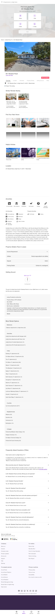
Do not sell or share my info (35, 577)
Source (8, 313)
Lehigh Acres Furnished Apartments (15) (15, 342)
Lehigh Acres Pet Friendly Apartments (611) (16, 345)
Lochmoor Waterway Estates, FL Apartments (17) (17, 391)
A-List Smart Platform (6, 572)
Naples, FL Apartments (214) (12, 371)
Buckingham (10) (9, 423)
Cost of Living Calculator (34, 551)
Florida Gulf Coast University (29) (13, 440)
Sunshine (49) (9, 417)
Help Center (4, 587)
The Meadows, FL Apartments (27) (14, 368)
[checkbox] (20, 16)
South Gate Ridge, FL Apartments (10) (14, 397)
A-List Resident (4, 579)
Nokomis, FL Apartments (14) (12, 382)
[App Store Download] (5, 539)
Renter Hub (31, 546)
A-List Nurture (4, 577)
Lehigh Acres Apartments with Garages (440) (16, 336)
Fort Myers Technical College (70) (13, 437)
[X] (27, 591)
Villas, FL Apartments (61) (12, 374)
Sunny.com (3, 556)
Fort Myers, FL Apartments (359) (13, 362)
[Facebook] (24, 591)
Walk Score (27, 275)
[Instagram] (33, 591)
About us (3, 546)
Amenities (22, 80)
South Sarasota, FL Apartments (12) (14, 385)
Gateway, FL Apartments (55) (12, 353)
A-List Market (4, 574)
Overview (8, 80)
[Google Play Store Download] (14, 539)
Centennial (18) (9, 420)
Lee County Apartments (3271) (13, 405)
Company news (4, 551)
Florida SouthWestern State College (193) (15, 431)
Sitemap (3, 563)
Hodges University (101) (11, 434)
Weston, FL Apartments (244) (12, 365)
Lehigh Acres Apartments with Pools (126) (15, 339)
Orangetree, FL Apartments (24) (13, 379)
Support (3, 558)
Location (15, 80)
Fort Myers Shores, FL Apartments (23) (15, 356)
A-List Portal (4, 570)
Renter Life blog (32, 556)
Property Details (30, 80)
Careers (3, 548)
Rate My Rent (32, 548)
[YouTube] (30, 591)
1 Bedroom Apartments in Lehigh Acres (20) (16, 327)
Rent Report (31, 558)
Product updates (5, 553)
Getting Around (40, 80)
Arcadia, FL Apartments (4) (12, 394)
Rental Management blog (7, 582)
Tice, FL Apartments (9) (11, 359)
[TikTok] (36, 591)
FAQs (47, 80)
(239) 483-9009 (9, 75)
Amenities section (43, 469)
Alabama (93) (9, 414)
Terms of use (32, 572)
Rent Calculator (32, 553)
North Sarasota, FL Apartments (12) (14, 376)
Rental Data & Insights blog (7, 584)
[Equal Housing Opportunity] (19, 591)
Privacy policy (32, 570)
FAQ (2, 561)
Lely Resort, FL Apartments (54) (13, 388)
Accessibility (31, 574)
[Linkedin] (22, 591)
